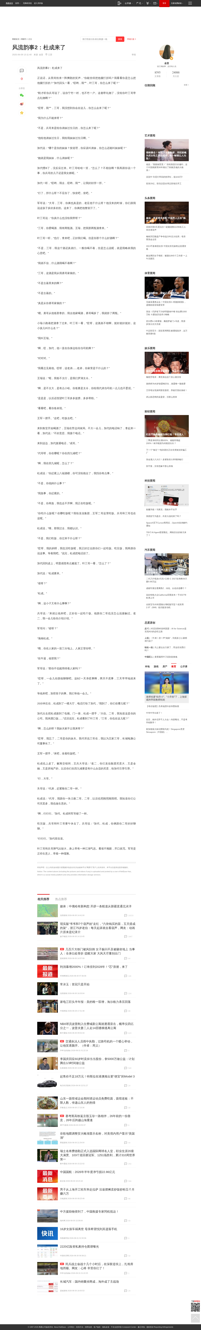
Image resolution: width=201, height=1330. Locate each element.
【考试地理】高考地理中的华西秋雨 (162, 706)
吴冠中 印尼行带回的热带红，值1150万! (164, 177)
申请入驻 (130, 39)
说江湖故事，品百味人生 (166, 66)
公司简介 (71, 1327)
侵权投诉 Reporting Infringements (159, 1327)
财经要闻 (150, 411)
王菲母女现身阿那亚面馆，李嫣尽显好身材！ (166, 390)
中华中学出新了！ (154, 713)
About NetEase (60, 1327)
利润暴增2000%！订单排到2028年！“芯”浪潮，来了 (94, 966)
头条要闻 (150, 198)
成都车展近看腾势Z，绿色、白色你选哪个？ (166, 588)
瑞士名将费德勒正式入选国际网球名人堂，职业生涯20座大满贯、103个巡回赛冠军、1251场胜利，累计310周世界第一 (97, 1155)
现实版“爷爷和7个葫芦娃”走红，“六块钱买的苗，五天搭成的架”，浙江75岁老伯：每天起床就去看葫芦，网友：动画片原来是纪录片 (97, 928)
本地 (147, 666)
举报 (134, 55)
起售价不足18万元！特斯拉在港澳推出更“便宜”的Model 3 (97, 1076)
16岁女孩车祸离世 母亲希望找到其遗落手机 (88, 1229)
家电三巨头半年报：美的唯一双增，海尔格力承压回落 (95, 1001)
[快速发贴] (21, 70)
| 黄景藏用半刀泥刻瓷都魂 (161, 657)
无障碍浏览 (27, 3)
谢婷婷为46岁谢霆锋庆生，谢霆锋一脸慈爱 (166, 384)
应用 (17, 3)
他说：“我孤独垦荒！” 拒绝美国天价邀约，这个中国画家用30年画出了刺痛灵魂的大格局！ (166, 167)
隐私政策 (105, 1327)
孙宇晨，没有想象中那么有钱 (159, 466)
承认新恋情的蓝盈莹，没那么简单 (161, 397)
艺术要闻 (150, 135)
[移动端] (119, 3)
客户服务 (97, 1327)
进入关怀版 (38, 3)
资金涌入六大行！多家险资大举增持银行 (164, 459)
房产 (165, 666)
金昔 (41, 54)
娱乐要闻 (150, 348)
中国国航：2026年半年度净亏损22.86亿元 (87, 1172)
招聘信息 (88, 1327)
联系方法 (79, 1327)
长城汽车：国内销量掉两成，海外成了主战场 (89, 1281)
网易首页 (9, 3)
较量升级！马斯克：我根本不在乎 (161, 509)
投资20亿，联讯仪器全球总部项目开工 (163, 183)
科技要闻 (150, 480)
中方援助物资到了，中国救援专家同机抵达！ (89, 1211)
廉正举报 (141, 1327)
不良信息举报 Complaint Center (123, 1327)
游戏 (156, 666)
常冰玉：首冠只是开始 (74, 984)
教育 (173, 666)
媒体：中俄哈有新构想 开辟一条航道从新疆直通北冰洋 (96, 906)
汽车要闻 (150, 549)
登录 (164, 3)
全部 (185, 85)
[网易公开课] (128, 3)
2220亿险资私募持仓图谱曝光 (79, 1246)
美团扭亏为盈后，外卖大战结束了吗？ (163, 516)
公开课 (183, 666)
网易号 (23, 39)
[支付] (148, 3)
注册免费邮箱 (176, 3)
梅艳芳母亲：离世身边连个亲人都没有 (163, 377)
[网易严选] (139, 3)
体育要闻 (150, 273)
